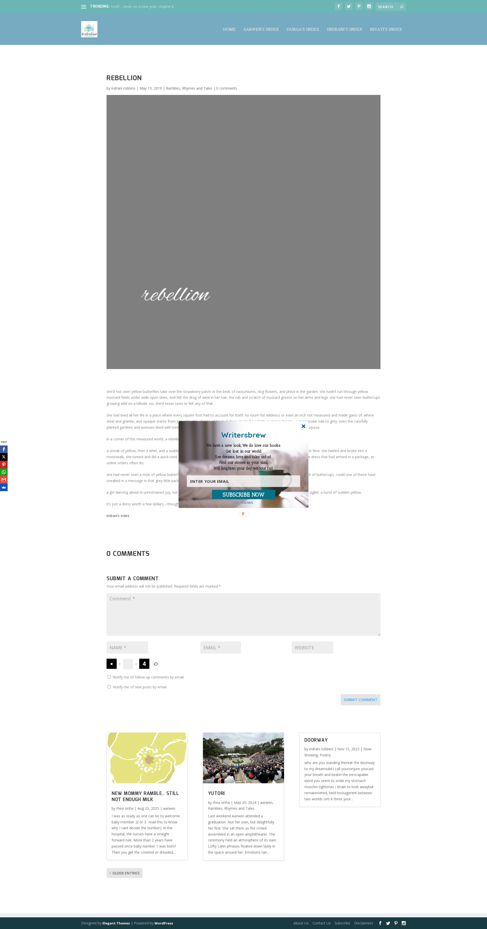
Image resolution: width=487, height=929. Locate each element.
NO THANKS (243, 503)
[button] (243, 457)
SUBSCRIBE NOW (244, 494)
